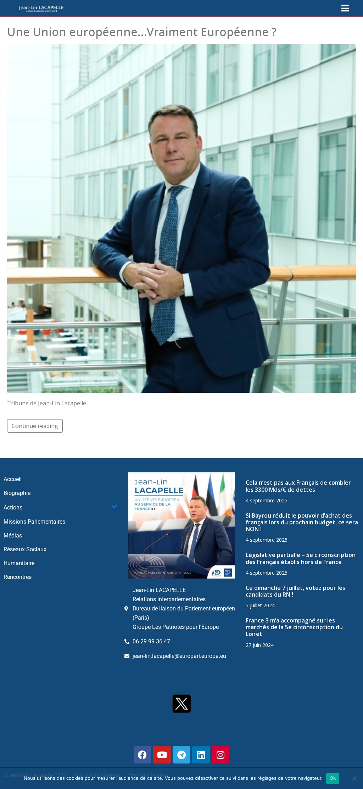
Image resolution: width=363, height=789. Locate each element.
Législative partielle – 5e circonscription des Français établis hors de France (301, 558)
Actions (13, 507)
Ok (333, 778)
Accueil (13, 479)
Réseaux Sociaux (25, 549)
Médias (13, 535)
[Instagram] (220, 754)
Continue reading (35, 426)
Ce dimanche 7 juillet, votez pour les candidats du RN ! (295, 591)
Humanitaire (19, 563)
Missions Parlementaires (34, 521)
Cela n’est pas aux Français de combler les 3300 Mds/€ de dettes (298, 486)
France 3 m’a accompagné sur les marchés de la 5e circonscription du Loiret (294, 627)
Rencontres (18, 577)
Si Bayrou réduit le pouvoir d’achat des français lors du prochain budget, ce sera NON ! (302, 522)
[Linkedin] (201, 754)
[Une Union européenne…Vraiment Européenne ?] (181, 218)
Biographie (17, 493)
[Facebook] (142, 754)
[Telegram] (181, 754)
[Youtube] (162, 754)
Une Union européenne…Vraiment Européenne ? (142, 31)
